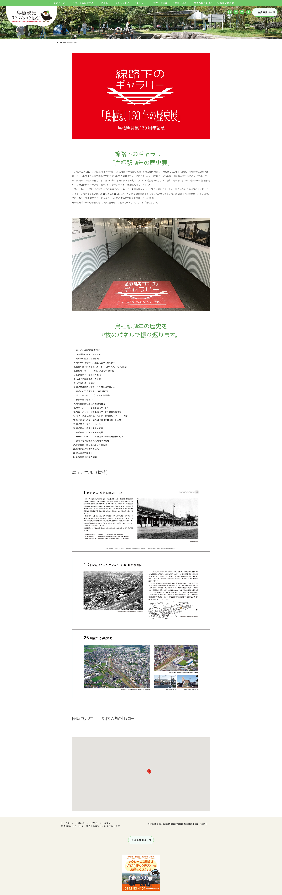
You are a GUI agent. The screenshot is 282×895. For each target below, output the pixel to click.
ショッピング (122, 2)
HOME (59, 42)
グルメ (104, 2)
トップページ (58, 2)
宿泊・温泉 (181, 2)
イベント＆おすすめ (83, 2)
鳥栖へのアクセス (203, 2)
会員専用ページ (266, 12)
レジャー (141, 2)
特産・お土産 (160, 2)
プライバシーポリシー (102, 823)
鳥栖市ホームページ (73, 826)
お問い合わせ (227, 2)
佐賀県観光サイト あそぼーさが (104, 826)
